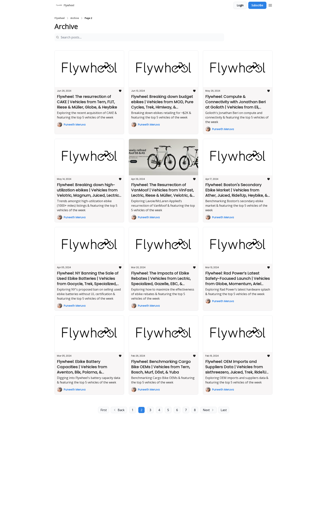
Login (240, 5)
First (103, 410)
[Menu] (270, 5)
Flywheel (59, 18)
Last (224, 410)
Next (206, 410)
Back (121, 410)
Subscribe (257, 5)
